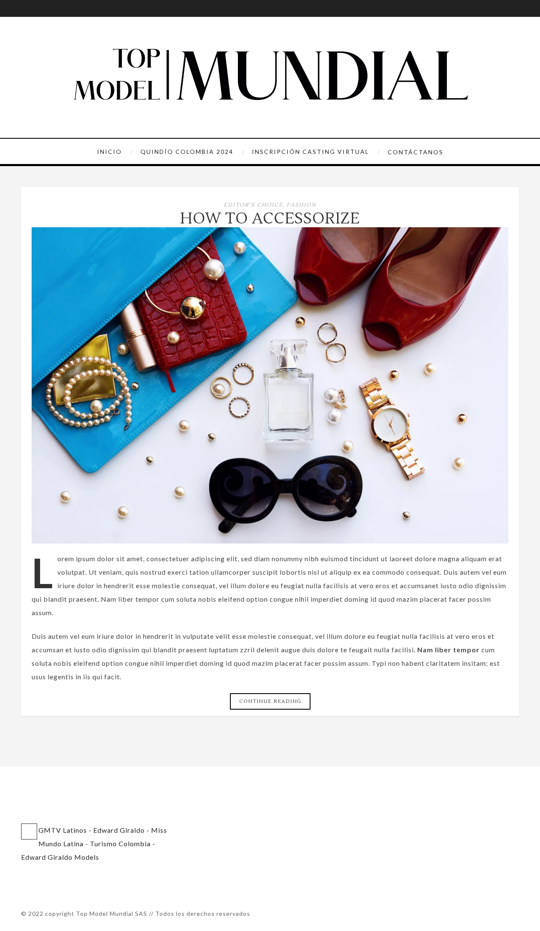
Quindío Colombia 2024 (186, 151)
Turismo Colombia (120, 844)
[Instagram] (27, 8)
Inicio (109, 151)
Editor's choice (253, 205)
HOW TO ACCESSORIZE (270, 219)
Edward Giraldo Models (60, 857)
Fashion (301, 205)
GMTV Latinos (62, 830)
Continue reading (270, 701)
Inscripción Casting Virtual (310, 151)
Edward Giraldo (119, 830)
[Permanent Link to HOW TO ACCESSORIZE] (270, 541)
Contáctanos (415, 152)
